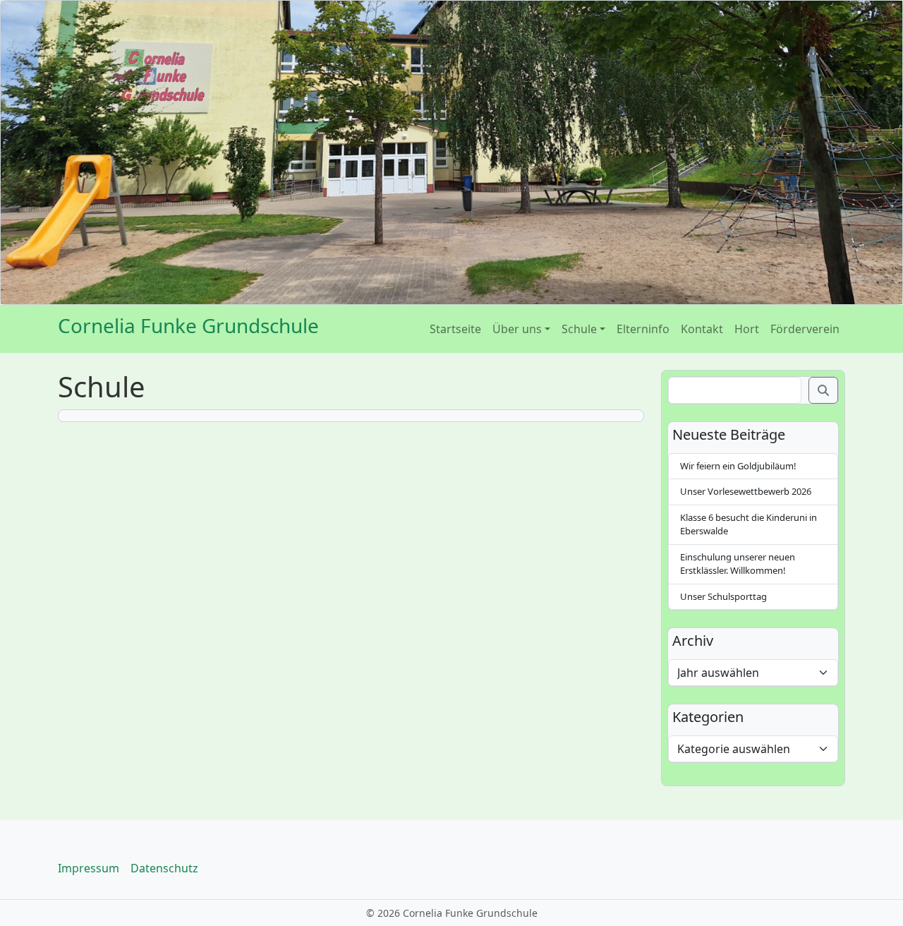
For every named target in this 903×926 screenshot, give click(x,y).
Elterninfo (643, 329)
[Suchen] (823, 390)
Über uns (517, 329)
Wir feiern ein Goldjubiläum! (738, 465)
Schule (579, 329)
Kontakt (702, 329)
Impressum (88, 868)
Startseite (455, 329)
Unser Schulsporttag (723, 596)
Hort (746, 329)
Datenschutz (164, 868)
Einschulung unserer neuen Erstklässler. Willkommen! (737, 564)
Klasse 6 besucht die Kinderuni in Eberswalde (748, 524)
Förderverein (805, 329)
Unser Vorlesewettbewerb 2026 (745, 491)
